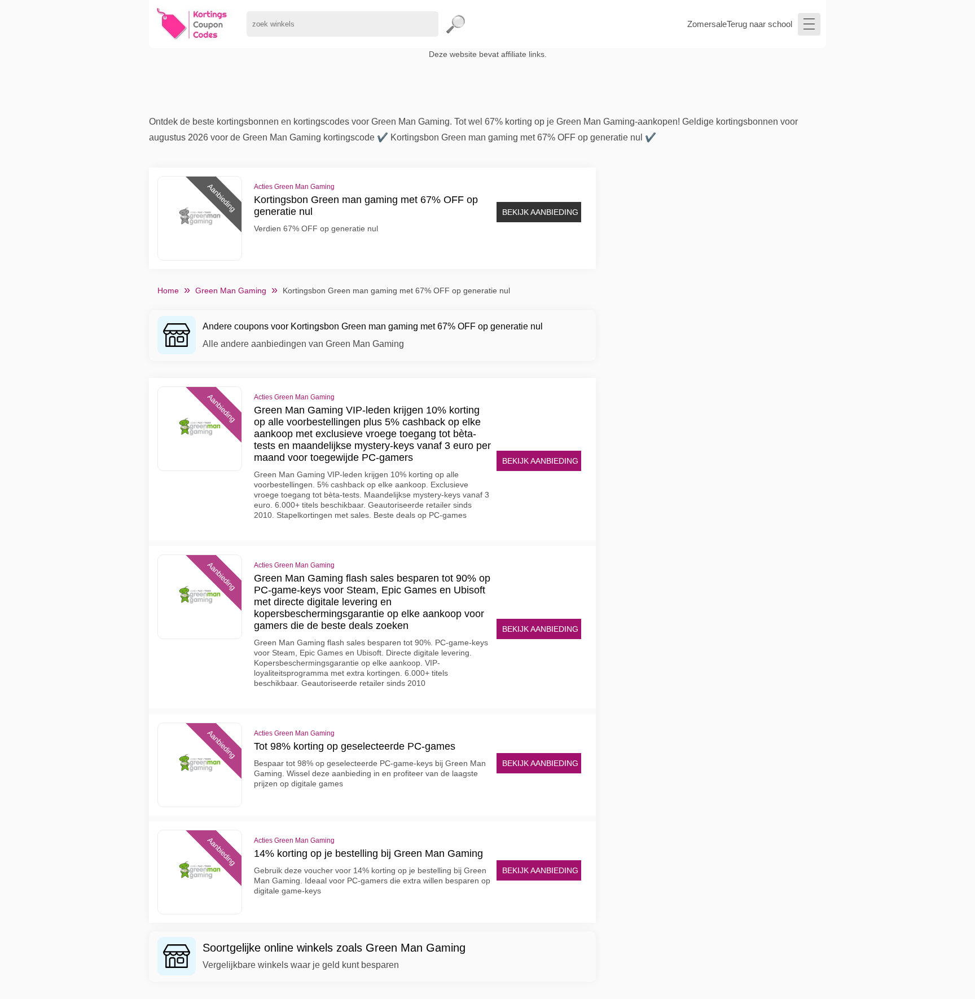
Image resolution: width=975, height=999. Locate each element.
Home (168, 290)
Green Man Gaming (230, 290)
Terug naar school (759, 24)
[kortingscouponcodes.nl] (192, 24)
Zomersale (707, 24)
